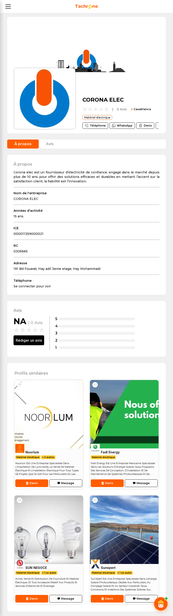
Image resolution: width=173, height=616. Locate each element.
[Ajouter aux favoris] (19, 384)
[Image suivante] (78, 529)
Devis (148, 125)
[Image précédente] (20, 529)
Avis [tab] (50, 144)
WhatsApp (124, 125)
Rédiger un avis (29, 340)
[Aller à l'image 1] (47, 561)
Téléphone (98, 125)
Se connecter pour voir (32, 286)
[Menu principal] (8, 6)
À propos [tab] (23, 144)
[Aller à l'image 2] (50, 561)
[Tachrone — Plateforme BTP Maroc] (86, 6)
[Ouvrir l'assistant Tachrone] (161, 604)
